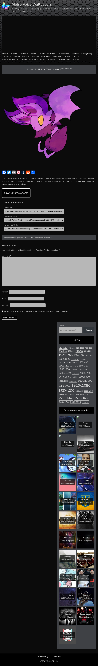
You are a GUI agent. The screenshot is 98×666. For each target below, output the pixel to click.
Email (5, 298)
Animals (14, 53)
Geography (87, 53)
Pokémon (46, 56)
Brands (34, 53)
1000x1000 (87, 351)
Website (5, 305)
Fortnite (34, 59)
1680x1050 (64, 386)
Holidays (7, 56)
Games (76, 53)
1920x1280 (79, 391)
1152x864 (83, 359)
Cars (43, 53)
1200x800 (83, 362)
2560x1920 (75, 402)
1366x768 (85, 373)
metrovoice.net (47, 661)
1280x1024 (65, 373)
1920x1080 (80, 385)
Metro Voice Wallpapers (32, 4)
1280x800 (64, 369)
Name (5, 292)
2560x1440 (66, 398)
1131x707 (75, 359)
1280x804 (74, 370)
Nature (36, 56)
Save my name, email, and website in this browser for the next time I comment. (36, 311)
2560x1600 (81, 398)
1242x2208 (64, 365)
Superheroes (9, 59)
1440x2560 (73, 377)
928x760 (79, 351)
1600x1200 (85, 381)
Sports (76, 56)
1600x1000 (63, 381)
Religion (57, 56)
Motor (17, 56)
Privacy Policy (42, 657)
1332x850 (75, 373)
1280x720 (82, 365)
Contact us (57, 657)
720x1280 (80, 348)
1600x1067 (73, 381)
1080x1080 (89, 355)
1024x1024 (79, 355)
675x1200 (72, 348)
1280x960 (83, 369)
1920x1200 (66, 390)
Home (5, 53)
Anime (25, 53)
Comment (6, 256)
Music (43, 59)
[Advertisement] (49, 34)
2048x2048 (84, 395)
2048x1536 (74, 394)
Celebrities (64, 53)
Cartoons (52, 53)
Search (61, 325)
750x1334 (89, 348)
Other (76, 59)
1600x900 (84, 376)
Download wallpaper (16, 193)
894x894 (48, 237)
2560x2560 (85, 402)
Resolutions (65, 59)
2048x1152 (63, 394)
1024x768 (66, 355)
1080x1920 (64, 359)
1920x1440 (88, 391)
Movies (26, 56)
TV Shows (22, 59)
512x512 (63, 347)
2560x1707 (64, 402)
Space (67, 56)
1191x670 (63, 362)
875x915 (63, 351)
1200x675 (73, 362)
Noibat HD (28, 237)
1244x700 (73, 366)
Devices (52, 59)
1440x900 (64, 376)
